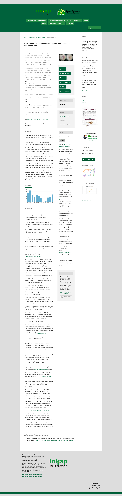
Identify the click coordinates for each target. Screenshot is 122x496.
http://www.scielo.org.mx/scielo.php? (33, 319)
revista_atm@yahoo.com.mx (65, 252)
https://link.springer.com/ (46, 376)
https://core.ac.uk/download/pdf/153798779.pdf (35, 333)
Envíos (69, 20)
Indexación (61, 23)
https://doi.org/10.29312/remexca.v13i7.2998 (37, 119)
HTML (63, 78)
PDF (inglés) (65, 91)
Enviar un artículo (88, 159)
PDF (63, 86)
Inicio (25, 37)
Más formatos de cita (66, 297)
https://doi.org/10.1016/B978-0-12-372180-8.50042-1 (37, 410)
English (83, 100)
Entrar (44, 23)
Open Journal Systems (87, 200)
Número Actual (31, 20)
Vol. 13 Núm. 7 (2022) (40, 37)
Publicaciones (42, 20)
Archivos (31, 37)
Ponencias (70, 23)
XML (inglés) (65, 73)
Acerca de (77, 20)
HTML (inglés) (66, 82)
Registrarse (52, 23)
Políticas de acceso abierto (57, 20)
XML (63, 69)
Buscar (86, 20)
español (84, 102)
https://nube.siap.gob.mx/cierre (41, 369)
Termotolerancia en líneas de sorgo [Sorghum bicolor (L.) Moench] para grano (51, 440)
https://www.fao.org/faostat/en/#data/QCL (34, 256)
